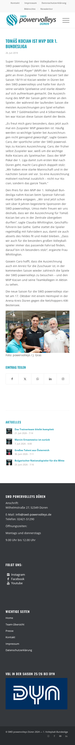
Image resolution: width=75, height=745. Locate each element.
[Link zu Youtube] (60, 736)
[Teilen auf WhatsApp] (37, 378)
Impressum (30, 2)
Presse (9, 631)
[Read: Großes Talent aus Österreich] (9, 452)
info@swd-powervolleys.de (33, 514)
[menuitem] (15, 3)
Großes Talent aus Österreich (32, 450)
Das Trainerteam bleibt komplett (34, 429)
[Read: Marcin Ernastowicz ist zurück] (9, 441)
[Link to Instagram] (63, 378)
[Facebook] (8, 579)
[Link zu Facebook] (54, 736)
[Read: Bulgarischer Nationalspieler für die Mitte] (9, 462)
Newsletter (46, 8)
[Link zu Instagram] (48, 736)
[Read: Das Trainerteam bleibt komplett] (9, 431)
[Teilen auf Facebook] (12, 378)
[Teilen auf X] (25, 378)
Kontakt (15, 2)
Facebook (17, 579)
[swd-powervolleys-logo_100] (31, 20)
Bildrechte (30, 8)
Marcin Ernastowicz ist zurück (32, 439)
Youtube (17, 583)
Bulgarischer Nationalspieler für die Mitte (39, 460)
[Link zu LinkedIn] (66, 736)
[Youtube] (8, 583)
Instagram (18, 574)
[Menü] (63, 20)
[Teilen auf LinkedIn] (50, 378)
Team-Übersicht (15, 624)
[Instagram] (8, 574)
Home (9, 618)
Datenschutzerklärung (54, 2)
